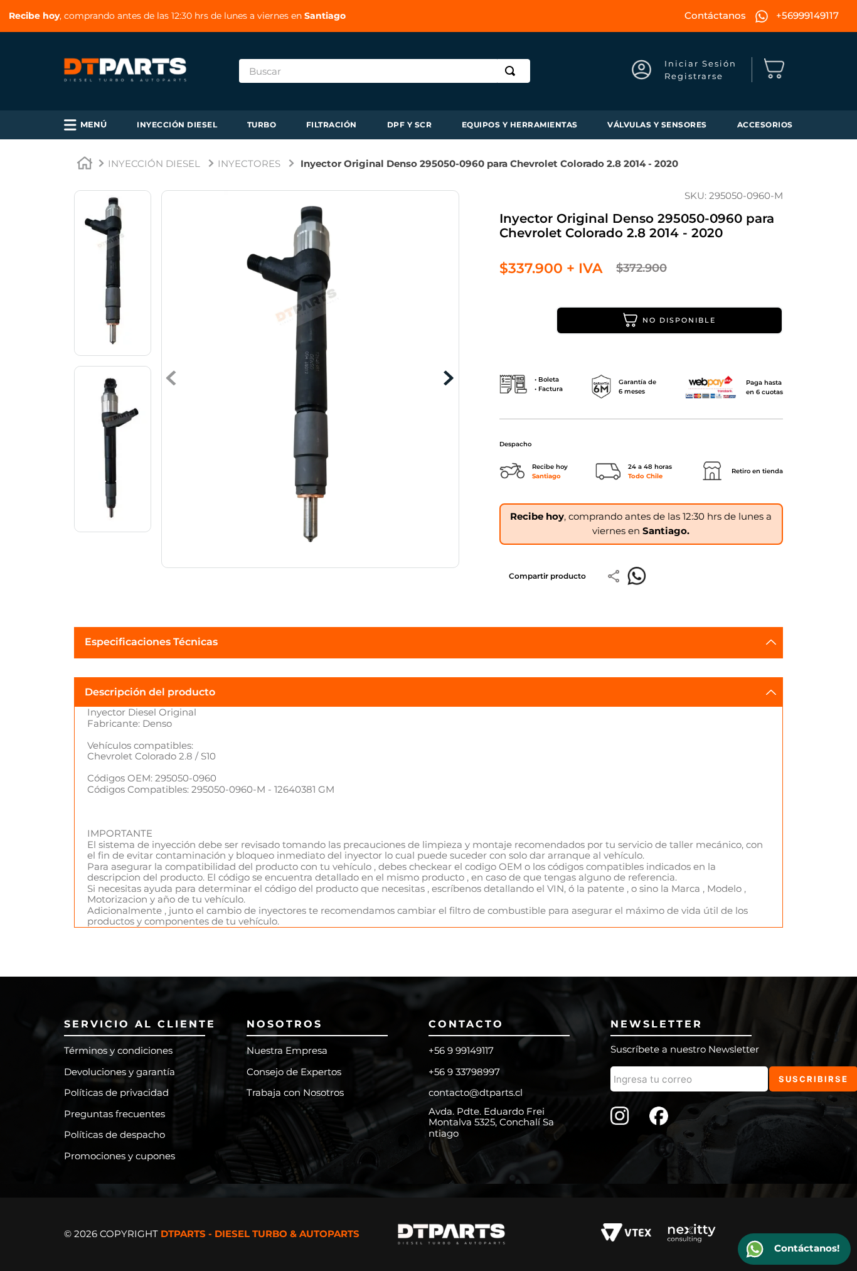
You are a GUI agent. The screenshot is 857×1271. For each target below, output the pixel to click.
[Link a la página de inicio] (84, 165)
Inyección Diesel (154, 163)
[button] (85, 125)
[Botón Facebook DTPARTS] (658, 1117)
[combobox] (384, 71)
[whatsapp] (636, 576)
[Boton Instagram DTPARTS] (619, 1117)
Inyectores (249, 163)
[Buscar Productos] (512, 71)
